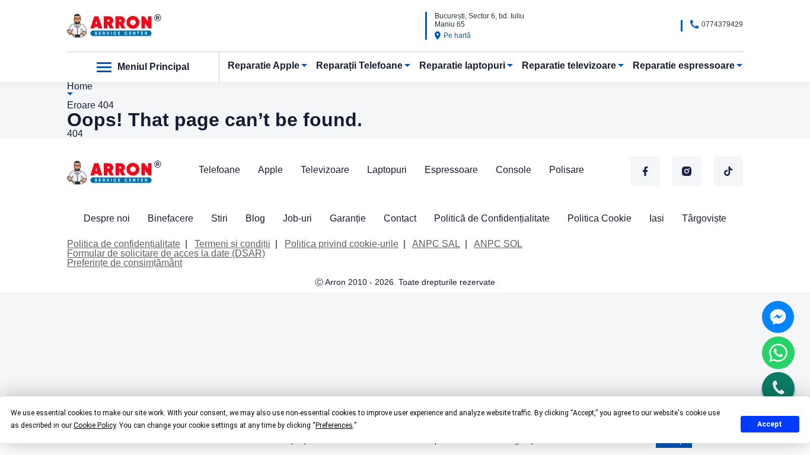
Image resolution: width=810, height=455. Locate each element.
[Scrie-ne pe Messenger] (778, 317)
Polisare (566, 170)
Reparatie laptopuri (462, 65)
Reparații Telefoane (359, 65)
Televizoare (325, 170)
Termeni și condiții (232, 244)
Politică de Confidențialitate (492, 218)
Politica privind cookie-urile (341, 244)
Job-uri (297, 218)
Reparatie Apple (263, 65)
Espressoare (451, 170)
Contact (400, 218)
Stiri (219, 218)
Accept (769, 424)
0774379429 (722, 24)
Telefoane (219, 170)
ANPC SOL (498, 244)
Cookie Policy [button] (95, 425)
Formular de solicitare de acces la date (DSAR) (166, 253)
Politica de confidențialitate (123, 244)
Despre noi (107, 218)
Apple (270, 170)
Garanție (348, 218)
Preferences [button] (334, 425)
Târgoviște (704, 218)
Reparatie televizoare (569, 65)
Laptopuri (387, 170)
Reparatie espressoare (684, 65)
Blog (255, 218)
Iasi (656, 218)
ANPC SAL (436, 244)
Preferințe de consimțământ (124, 263)
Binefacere (170, 218)
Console (513, 170)
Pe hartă (457, 35)
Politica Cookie (599, 218)
